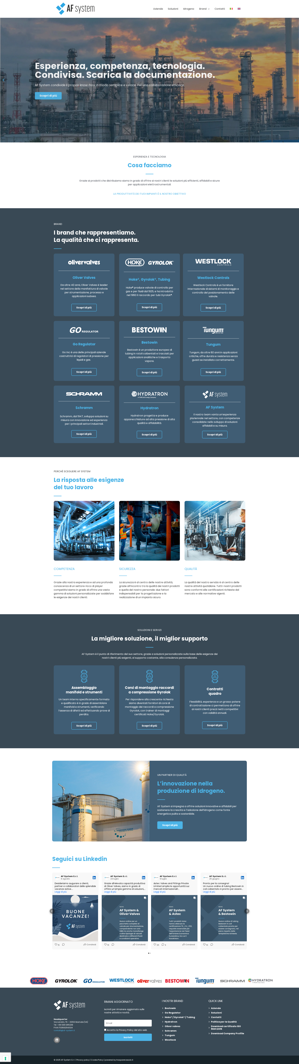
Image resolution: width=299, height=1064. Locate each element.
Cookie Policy (97, 1060)
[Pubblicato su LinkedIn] (94, 877)
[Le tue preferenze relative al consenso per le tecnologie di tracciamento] (5, 1059)
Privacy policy (83, 1060)
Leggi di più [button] (61, 891)
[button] (208, 9)
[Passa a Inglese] (239, 9)
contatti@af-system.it (64, 1030)
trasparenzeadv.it (124, 1060)
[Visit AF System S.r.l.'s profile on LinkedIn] (57, 877)
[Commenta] (62, 945)
